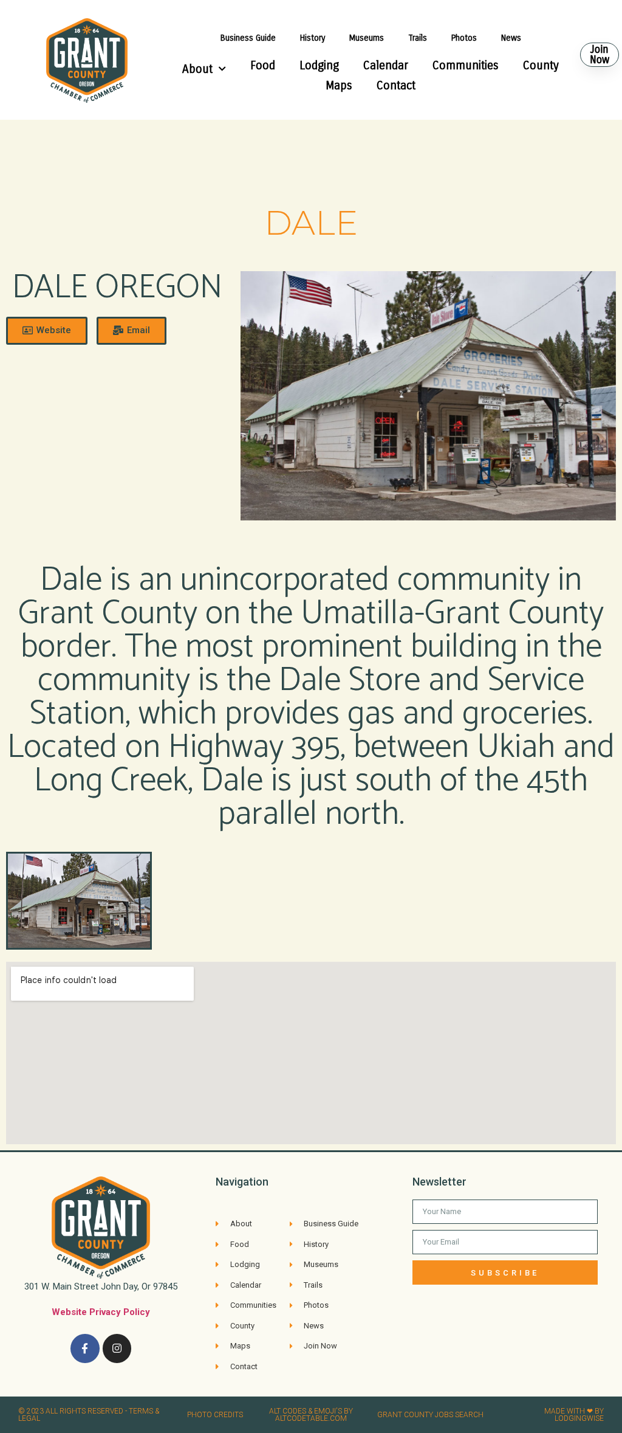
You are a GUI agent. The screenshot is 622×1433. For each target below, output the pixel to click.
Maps (339, 85)
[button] (599, 55)
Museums (366, 38)
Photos (464, 38)
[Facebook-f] (85, 1348)
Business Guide (248, 38)
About (197, 69)
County (541, 65)
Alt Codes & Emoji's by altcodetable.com (311, 1415)
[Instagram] (117, 1348)
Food (262, 65)
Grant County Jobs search (430, 1415)
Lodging (319, 65)
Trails (417, 38)
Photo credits (215, 1415)
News (511, 38)
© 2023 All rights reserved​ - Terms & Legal (88, 1415)
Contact (396, 85)
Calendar (385, 65)
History (312, 38)
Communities (465, 65)
